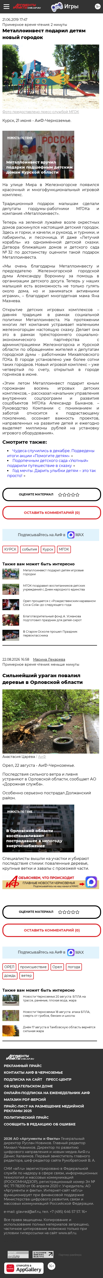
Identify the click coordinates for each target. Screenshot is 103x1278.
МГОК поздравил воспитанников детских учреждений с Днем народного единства (54, 587)
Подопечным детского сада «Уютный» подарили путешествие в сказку (47, 463)
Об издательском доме (28, 1086)
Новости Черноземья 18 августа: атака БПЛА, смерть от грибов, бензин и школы (56, 1013)
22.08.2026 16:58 (15, 659)
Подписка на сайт (23, 1079)
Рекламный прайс (23, 1066)
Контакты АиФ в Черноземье (33, 1072)
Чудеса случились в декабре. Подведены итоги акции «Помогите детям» (51, 453)
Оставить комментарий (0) (52, 513)
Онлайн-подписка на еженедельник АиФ (47, 1093)
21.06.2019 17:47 (14, 19)
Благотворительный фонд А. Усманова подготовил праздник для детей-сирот (52, 618)
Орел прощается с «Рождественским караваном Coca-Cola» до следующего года (59, 603)
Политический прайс (26, 1117)
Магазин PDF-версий (25, 1099)
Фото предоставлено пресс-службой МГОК (40, 112)
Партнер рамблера (70, 1254)
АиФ (42, 757)
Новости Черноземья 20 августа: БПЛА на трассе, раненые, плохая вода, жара (54, 998)
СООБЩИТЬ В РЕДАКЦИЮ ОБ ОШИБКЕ (39, 1124)
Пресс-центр (58, 1079)
